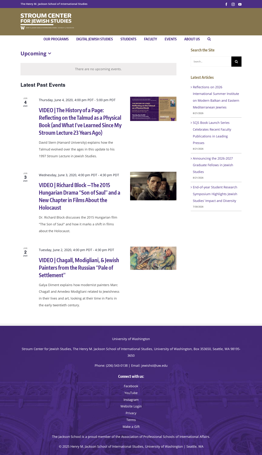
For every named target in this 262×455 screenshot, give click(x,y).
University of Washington (131, 339)
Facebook (131, 386)
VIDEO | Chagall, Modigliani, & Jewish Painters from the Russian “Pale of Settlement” (79, 267)
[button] (209, 39)
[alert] (98, 69)
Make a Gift (131, 426)
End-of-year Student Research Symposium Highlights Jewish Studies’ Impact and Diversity (215, 194)
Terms (131, 420)
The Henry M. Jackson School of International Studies (53, 4)
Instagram (131, 399)
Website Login (131, 406)
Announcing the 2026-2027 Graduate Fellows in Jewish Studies (213, 165)
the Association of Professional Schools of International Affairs (162, 436)
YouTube (131, 393)
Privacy (131, 413)
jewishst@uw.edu (154, 365)
